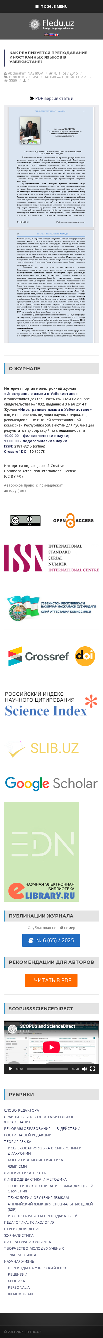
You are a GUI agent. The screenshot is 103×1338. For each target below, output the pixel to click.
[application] (51, 1047)
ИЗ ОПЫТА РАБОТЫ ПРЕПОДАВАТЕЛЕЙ (42, 1215)
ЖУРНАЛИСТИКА (19, 1235)
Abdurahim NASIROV (25, 73)
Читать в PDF (51, 980)
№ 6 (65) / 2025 (54, 940)
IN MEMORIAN (20, 1293)
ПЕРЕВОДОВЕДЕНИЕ (22, 1228)
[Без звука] (84, 1068)
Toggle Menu (54, 6)
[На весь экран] (92, 1068)
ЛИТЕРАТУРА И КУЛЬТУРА (27, 1241)
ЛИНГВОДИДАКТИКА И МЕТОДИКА (35, 1179)
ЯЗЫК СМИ (17, 1166)
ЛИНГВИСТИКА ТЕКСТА (25, 1172)
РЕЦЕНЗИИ (17, 1274)
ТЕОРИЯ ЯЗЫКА (17, 1141)
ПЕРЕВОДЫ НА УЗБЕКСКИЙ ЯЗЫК (37, 1267)
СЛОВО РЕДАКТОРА (21, 1110)
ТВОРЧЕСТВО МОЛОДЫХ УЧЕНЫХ (34, 1248)
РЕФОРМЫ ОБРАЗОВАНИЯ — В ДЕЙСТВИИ (47, 77)
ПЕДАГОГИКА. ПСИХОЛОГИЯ (29, 1222)
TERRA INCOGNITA (20, 1254)
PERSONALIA (19, 1287)
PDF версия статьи (54, 98)
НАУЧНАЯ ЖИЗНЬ (19, 1261)
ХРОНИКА (16, 1280)
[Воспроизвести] (10, 1068)
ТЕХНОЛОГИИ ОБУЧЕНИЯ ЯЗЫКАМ (38, 1197)
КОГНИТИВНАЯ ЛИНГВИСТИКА (35, 1159)
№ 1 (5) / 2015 (66, 73)
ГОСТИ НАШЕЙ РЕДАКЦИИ (28, 1135)
